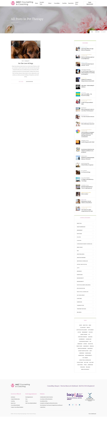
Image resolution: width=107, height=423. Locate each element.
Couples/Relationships (15, 399)
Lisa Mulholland (29, 81)
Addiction (85, 325)
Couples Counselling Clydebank (17, 407)
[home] (22, 3)
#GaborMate (86, 346)
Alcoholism (83, 327)
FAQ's (26, 401)
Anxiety (88, 327)
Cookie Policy (42, 407)
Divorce (85, 343)
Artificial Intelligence (82, 329)
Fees (26, 399)
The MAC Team (42, 3)
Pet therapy (85, 357)
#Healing (92, 346)
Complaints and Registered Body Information (49, 403)
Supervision (71, 3)
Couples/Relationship (83, 341)
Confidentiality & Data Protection (46, 397)
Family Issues (79, 346)
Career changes (83, 334)
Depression (80, 343)
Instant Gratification (83, 350)
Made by (92, 413)
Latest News (76, 3)
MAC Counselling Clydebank (30, 403)
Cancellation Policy (43, 401)
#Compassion (82, 339)
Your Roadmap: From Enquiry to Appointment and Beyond (51, 405)
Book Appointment (90, 3)
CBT (89, 334)
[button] (50, 3)
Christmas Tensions (82, 336)
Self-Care (86, 362)
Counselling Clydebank (15, 405)
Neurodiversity (88, 355)
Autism (79, 332)
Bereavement (85, 332)
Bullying (91, 332)
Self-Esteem (80, 364)
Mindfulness (81, 355)
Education (90, 343)
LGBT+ (90, 350)
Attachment (91, 329)
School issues (80, 362)
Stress (85, 364)
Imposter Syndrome (82, 348)
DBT (90, 341)
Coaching (64, 3)
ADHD (90, 325)
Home (36, 3)
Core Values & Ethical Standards (46, 399)
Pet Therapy (26, 60)
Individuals (90, 348)
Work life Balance (85, 369)
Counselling (88, 339)
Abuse (80, 325)
